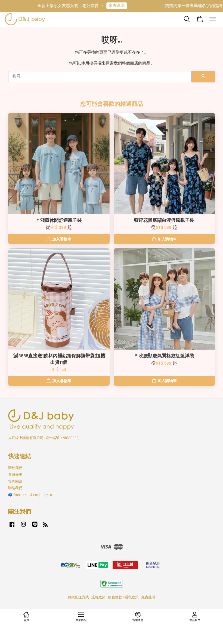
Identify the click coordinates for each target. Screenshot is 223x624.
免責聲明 (148, 597)
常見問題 (15, 481)
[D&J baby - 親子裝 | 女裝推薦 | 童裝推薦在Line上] (35, 527)
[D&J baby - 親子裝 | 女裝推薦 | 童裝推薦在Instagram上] (23, 527)
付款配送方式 (78, 597)
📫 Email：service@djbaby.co (30, 495)
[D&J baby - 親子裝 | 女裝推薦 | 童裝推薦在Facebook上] (12, 527)
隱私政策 (132, 597)
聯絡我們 (15, 488)
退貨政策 (98, 597)
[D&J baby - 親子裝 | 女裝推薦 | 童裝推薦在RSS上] (45, 526)
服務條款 (115, 597)
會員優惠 (15, 474)
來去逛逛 (111, 5)
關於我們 (15, 468)
